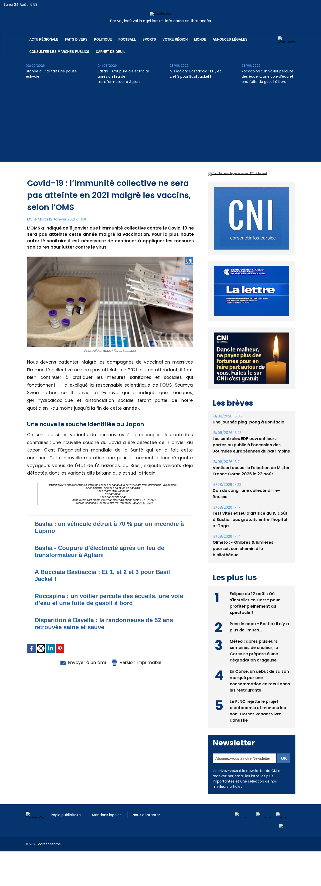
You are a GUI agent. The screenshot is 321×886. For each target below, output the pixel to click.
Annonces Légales (230, 39)
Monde (200, 39)
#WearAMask (113, 493)
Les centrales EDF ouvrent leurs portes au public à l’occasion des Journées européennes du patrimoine (251, 445)
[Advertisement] (160, 126)
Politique (103, 39)
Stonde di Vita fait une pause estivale (51, 74)
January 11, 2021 (142, 502)
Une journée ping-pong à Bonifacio (248, 422)
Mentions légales (107, 814)
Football (127, 39)
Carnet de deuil (110, 52)
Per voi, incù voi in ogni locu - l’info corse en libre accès (160, 20)
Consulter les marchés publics (59, 52)
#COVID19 (64, 484)
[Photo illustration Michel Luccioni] (110, 258)
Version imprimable (140, 662)
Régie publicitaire (66, 814)
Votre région (175, 39)
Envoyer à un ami (86, 662)
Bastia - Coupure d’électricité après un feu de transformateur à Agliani (123, 76)
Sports (149, 39)
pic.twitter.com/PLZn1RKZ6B (137, 499)
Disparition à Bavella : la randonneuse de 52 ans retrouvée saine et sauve (104, 623)
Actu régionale (43, 39)
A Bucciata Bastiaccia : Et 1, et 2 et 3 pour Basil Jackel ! (195, 74)
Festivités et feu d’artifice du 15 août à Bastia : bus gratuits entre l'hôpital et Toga (250, 519)
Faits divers (76, 39)
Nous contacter (146, 814)
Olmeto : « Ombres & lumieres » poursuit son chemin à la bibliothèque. (244, 548)
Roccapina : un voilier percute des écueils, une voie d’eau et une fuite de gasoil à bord (267, 76)
